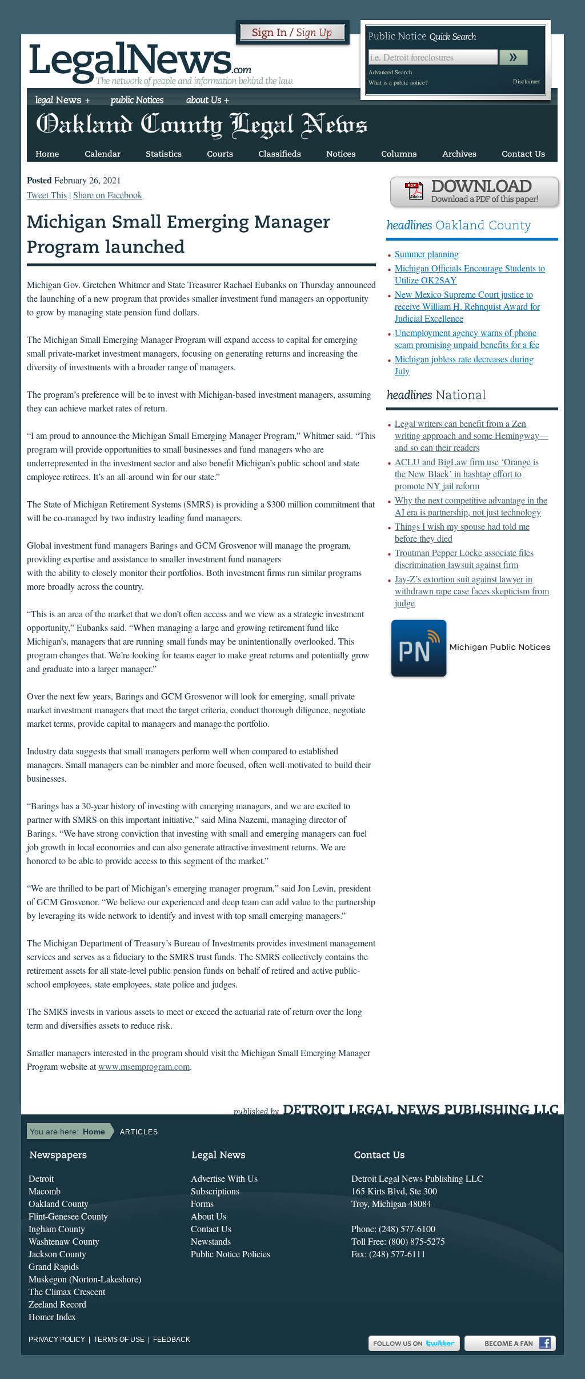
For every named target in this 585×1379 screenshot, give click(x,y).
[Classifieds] (279, 152)
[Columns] (399, 152)
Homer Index (52, 1316)
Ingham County (57, 1228)
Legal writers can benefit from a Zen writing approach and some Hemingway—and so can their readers (471, 435)
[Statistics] (164, 152)
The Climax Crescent (67, 1291)
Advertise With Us (224, 1178)
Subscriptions (215, 1191)
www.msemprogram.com (144, 1066)
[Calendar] (103, 152)
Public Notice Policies (230, 1254)
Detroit (41, 1178)
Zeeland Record (57, 1304)
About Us (208, 1216)
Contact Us (211, 1228)
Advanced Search (390, 72)
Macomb (45, 1191)
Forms (202, 1203)
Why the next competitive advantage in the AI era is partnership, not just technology (471, 506)
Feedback (171, 1340)
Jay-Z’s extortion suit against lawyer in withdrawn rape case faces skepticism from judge (472, 591)
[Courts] (220, 152)
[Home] (47, 152)
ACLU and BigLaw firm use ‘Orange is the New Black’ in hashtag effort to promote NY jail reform (467, 473)
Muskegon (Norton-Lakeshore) (85, 1279)
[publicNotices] (137, 101)
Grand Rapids (54, 1266)
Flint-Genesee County (68, 1216)
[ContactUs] (523, 152)
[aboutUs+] (207, 101)
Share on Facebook (107, 195)
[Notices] (341, 152)
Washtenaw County (64, 1241)
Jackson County (57, 1254)
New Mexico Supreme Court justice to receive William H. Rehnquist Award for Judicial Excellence (467, 306)
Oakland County (59, 1203)
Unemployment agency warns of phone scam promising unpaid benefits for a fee (467, 338)
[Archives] (459, 152)
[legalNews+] (63, 101)
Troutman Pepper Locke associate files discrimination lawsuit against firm (464, 558)
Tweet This (47, 195)
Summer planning (427, 253)
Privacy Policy (57, 1340)
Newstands (211, 1241)
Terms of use (119, 1340)
